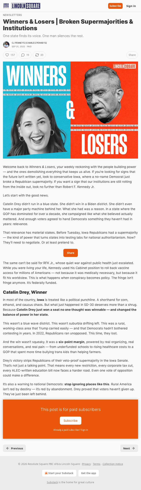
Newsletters (12, 14)
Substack (52, 482)
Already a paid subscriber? (70, 429)
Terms (96, 464)
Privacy (86, 464)
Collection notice (113, 464)
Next (126, 448)
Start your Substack (60, 473)
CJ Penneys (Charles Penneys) (29, 43)
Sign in (131, 6)
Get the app (88, 473)
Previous (17, 448)
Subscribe (115, 6)
